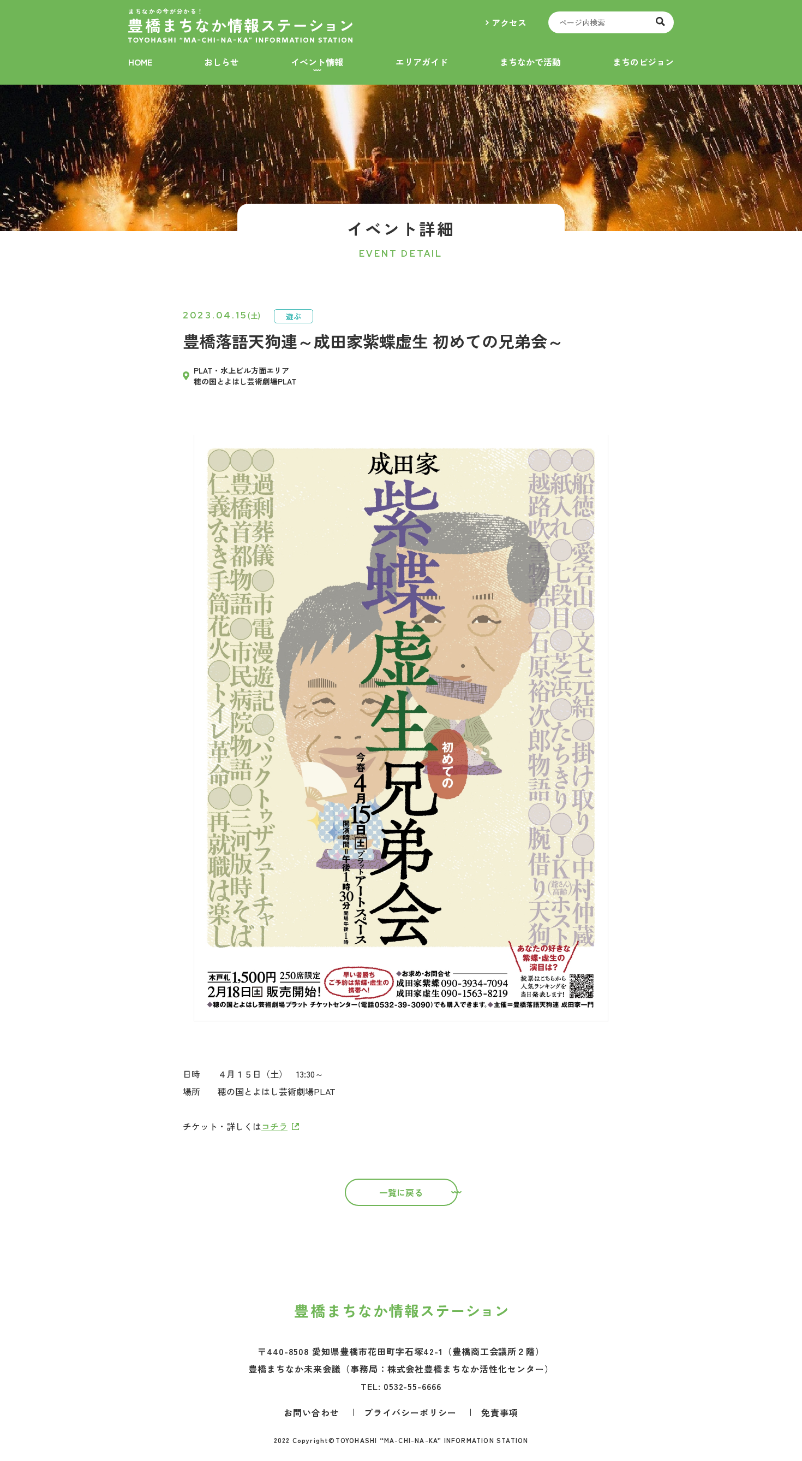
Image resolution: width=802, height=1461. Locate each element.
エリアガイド (422, 61)
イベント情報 (317, 61)
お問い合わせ (311, 1412)
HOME (140, 61)
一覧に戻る (401, 1192)
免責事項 (499, 1412)
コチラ (274, 1126)
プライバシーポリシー (410, 1412)
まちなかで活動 (530, 61)
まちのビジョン (643, 61)
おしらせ (221, 61)
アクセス (509, 22)
